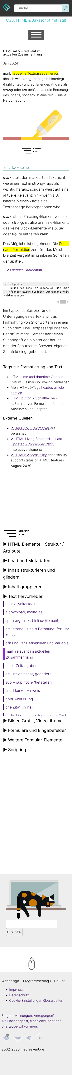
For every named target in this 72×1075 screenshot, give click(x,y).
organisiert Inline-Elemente (32, 620)
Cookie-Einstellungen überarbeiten (36, 1000)
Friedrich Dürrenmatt (26, 270)
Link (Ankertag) (20, 604)
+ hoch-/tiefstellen (28, 682)
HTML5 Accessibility (31, 455)
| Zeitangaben (21, 665)
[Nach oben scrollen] (48, 964)
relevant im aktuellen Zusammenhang (28, 654)
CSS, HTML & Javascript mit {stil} (36, 20)
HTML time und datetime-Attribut (37, 377)
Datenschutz (19, 995)
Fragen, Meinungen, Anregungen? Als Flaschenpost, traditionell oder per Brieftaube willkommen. (31, 1021)
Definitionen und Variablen (38, 643)
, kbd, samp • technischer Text (35, 715)
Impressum (17, 990)
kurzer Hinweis (22, 690)
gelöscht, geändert (28, 674)
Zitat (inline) (19, 707)
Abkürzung (19, 699)
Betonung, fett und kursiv (37, 632)
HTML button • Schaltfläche (33, 398)
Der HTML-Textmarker (32, 428)
